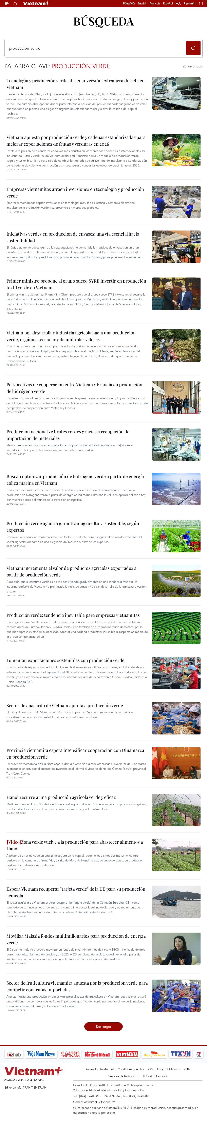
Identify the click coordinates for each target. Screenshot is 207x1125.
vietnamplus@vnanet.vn (99, 1102)
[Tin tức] (194, 1054)
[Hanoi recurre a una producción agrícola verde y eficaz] (176, 810)
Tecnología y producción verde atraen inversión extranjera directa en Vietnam (75, 83)
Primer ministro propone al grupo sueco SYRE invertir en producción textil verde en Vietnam (76, 284)
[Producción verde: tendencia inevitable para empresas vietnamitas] (176, 628)
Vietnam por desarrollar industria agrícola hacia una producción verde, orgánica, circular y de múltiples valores (71, 336)
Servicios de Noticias (121, 1076)
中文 (178, 3)
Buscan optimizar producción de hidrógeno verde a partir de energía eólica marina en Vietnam (75, 479)
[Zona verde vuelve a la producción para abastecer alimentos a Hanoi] (176, 855)
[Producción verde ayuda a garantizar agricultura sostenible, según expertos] (176, 536)
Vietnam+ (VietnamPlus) (36, 3)
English (142, 3)
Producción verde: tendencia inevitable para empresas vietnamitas (73, 615)
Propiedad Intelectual (100, 1069)
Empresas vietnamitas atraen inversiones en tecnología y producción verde (75, 192)
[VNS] (19, 1054)
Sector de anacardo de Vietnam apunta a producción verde (64, 705)
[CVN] (48, 1054)
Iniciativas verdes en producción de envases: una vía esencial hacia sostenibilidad (72, 237)
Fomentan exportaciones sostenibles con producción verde (65, 660)
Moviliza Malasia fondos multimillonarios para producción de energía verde (76, 939)
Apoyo (161, 1069)
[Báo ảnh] (105, 1054)
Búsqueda (103, 20)
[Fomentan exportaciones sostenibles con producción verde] (176, 673)
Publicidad (145, 1076)
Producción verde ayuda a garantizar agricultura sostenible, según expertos (72, 526)
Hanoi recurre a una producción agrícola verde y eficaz (61, 797)
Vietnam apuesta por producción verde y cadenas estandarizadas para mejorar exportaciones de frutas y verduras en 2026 (76, 140)
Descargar (103, 1026)
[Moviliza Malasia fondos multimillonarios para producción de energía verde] (176, 949)
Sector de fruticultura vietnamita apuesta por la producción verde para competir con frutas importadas (77, 986)
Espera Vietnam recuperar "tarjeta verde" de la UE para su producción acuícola (75, 892)
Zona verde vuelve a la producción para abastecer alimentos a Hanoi (74, 845)
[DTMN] (76, 1054)
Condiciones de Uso (131, 1069)
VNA (187, 1069)
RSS (150, 1069)
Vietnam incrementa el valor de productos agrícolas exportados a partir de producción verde (71, 571)
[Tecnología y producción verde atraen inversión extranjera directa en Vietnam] (176, 93)
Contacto (162, 1076)
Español (168, 3)
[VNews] (177, 1054)
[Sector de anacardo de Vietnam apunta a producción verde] (176, 718)
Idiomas (174, 1069)
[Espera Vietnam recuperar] (176, 902)
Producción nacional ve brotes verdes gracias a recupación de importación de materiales (67, 434)
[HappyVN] (133, 1054)
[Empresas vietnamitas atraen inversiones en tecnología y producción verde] (176, 202)
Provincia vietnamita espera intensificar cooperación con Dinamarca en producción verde (75, 753)
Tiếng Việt (129, 3)
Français (155, 3)
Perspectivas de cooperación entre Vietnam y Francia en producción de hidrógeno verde (74, 387)
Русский (189, 3)
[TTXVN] (159, 1054)
